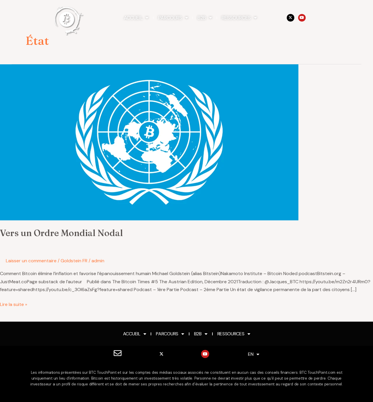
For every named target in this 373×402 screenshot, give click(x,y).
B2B (201, 18)
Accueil (133, 18)
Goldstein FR (74, 261)
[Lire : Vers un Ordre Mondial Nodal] (149, 142)
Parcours (170, 18)
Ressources (236, 18)
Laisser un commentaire (31, 261)
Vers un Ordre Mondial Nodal (61, 233)
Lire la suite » (13, 303)
